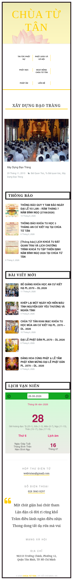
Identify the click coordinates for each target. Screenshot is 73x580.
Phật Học (24, 70)
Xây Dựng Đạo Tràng (19, 167)
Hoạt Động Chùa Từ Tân (42, 71)
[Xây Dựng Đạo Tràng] (36, 139)
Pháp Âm (24, 83)
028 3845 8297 (36, 491)
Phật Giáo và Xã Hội (41, 58)
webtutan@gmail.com (36, 473)
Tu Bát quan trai (52, 173)
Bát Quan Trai (37, 173)
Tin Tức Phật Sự (24, 58)
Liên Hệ (41, 83)
